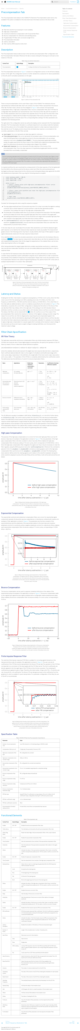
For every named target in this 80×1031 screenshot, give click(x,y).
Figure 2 (34, 107)
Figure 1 (23, 71)
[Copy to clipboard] (58, 177)
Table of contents (67, 8)
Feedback (73, 2)
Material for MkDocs (11, 1029)
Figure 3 (37, 439)
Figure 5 (37, 593)
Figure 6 (40, 662)
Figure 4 (26, 521)
